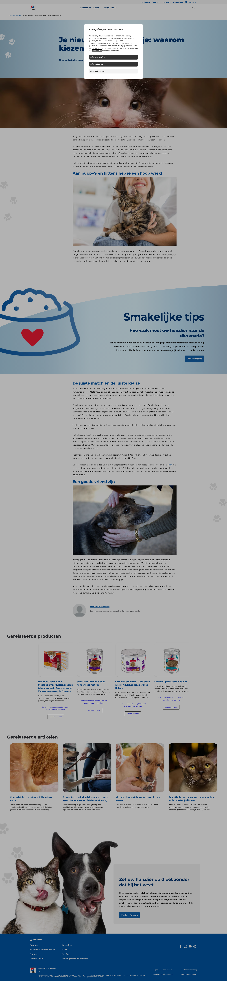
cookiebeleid (97, 51)
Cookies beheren (97, 71)
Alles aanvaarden (97, 57)
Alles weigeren (96, 64)
